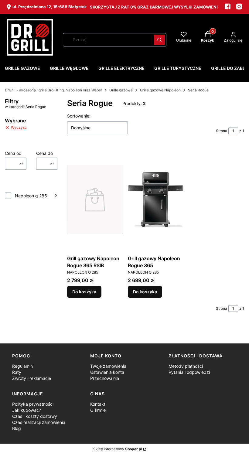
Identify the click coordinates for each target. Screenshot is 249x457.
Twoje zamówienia (108, 366)
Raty (16, 372)
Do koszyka (84, 291)
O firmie (98, 410)
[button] (159, 40)
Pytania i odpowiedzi (189, 372)
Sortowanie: (78, 115)
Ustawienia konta (107, 372)
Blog (16, 428)
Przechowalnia (104, 378)
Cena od (13, 153)
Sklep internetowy (117, 449)
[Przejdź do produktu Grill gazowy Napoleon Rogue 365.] (156, 199)
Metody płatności (186, 366)
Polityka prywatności (32, 404)
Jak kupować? (26, 410)
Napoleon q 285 (31, 195)
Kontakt (97, 404)
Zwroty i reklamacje (31, 378)
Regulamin (22, 366)
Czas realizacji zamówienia (38, 422)
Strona (221, 130)
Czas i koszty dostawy (34, 416)
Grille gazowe (121, 90)
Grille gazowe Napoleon (160, 90)
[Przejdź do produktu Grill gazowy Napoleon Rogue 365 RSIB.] (95, 199)
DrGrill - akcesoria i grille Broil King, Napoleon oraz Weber (53, 90)
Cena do (44, 153)
